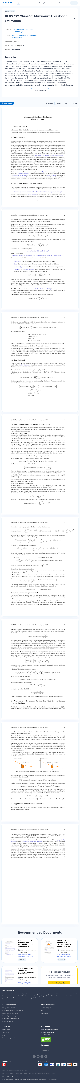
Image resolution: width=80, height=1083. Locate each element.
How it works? (6, 1029)
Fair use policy (26, 1077)
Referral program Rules (22, 1079)
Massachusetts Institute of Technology (24, 30)
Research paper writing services (11, 1016)
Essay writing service (8, 1008)
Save (76, 103)
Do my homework (7, 1021)
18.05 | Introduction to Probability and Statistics (24, 36)
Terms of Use (16, 1077)
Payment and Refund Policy (38, 1079)
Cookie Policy (52, 1079)
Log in (74, 3)
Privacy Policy (6, 1077)
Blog (42, 1010)
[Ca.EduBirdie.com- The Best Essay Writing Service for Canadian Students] (4, 1066)
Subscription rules (7, 1079)
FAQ (3, 1035)
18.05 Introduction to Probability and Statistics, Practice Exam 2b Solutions (27, 971)
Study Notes (44, 1013)
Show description (41, 90)
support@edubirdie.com (33, 998)
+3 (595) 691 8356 (48, 1032)
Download (8, 103)
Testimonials (6, 1032)
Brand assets (45, 1051)
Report (50, 103)
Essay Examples (46, 1008)
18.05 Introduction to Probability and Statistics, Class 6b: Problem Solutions (64, 943)
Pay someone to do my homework (12, 1010)
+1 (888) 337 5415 (48, 1035)
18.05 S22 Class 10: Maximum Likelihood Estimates (36, 18)
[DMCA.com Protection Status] (59, 1039)
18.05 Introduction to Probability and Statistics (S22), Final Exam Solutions (25, 943)
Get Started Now (59, 983)
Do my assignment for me (10, 1013)
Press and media (46, 1048)
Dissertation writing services (10, 1019)
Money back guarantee (9, 1038)
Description (10, 57)
